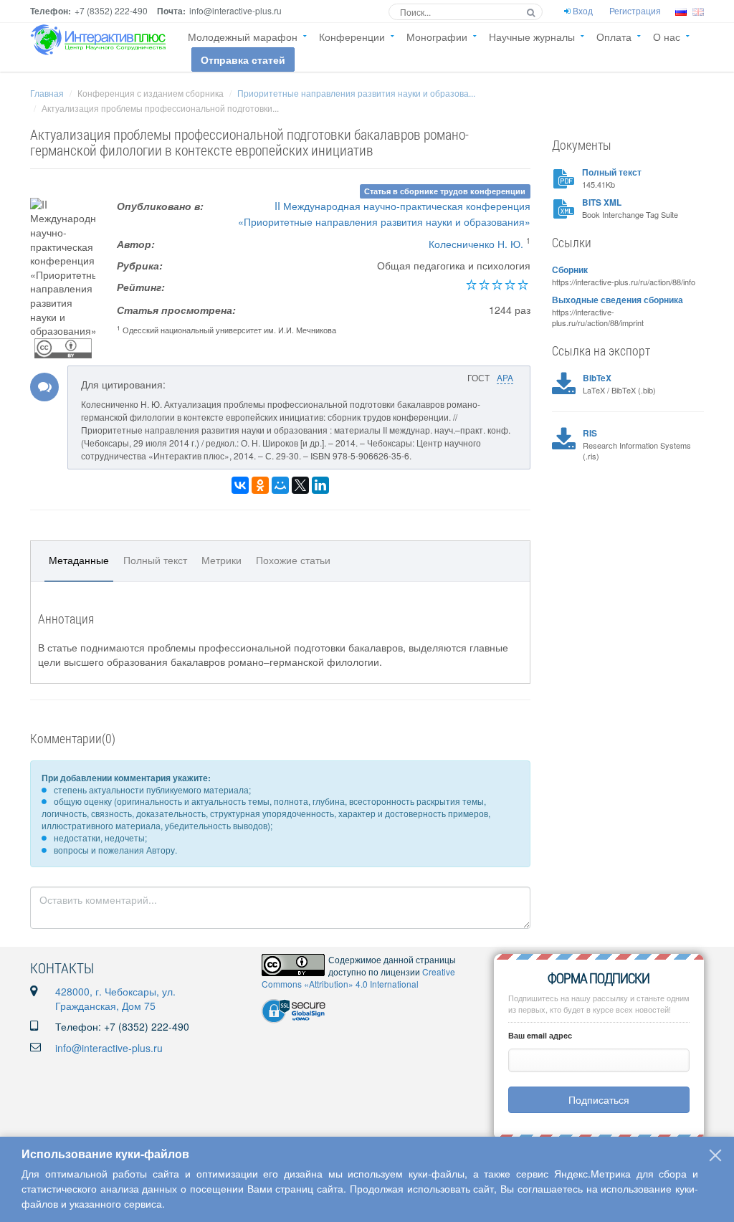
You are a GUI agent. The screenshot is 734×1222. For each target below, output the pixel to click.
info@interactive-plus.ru (109, 1048)
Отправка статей (243, 59)
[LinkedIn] (320, 485)
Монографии (436, 36)
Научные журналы (532, 36)
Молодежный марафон (242, 36)
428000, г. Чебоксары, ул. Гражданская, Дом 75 (115, 998)
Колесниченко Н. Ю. (476, 244)
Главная (47, 93)
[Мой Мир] (280, 485)
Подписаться (598, 1099)
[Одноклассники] (260, 485)
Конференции (352, 36)
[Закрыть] (715, 1155)
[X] (300, 485)
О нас (666, 36)
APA (505, 377)
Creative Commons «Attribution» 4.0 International (358, 977)
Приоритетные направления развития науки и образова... (356, 93)
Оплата (613, 36)
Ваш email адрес (540, 1035)
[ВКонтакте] (240, 485)
